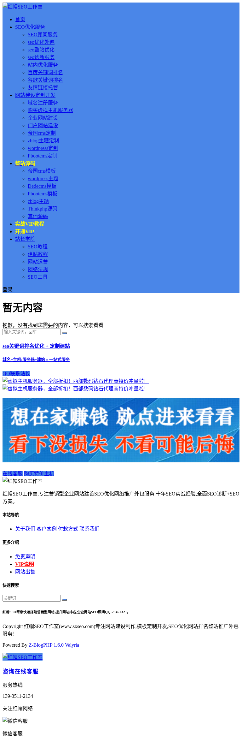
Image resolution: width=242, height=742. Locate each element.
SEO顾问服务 (43, 34)
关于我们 (25, 528)
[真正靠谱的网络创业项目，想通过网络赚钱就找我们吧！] (121, 460)
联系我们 (89, 528)
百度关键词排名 (45, 72)
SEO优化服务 (30, 27)
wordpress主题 (43, 178)
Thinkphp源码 (42, 208)
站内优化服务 (43, 65)
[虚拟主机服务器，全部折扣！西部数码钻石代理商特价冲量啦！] (76, 381)
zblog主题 (38, 201)
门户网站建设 (43, 125)
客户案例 (47, 528)
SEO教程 (38, 246)
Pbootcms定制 (42, 155)
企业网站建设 (43, 118)
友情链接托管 (43, 87)
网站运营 (38, 261)
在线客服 (13, 473)
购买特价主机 (39, 473)
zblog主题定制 (43, 140)
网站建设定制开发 (35, 95)
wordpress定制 (43, 148)
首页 (20, 19)
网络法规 (38, 269)
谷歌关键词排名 (45, 80)
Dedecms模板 (42, 186)
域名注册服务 (43, 102)
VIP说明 (24, 564)
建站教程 (38, 254)
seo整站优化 (41, 49)
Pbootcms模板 (42, 193)
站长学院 (25, 239)
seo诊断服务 (41, 57)
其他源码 (38, 216)
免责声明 (25, 556)
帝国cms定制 (42, 133)
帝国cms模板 (42, 171)
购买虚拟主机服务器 (50, 110)
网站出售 (25, 571)
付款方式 (68, 528)
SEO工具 (38, 277)
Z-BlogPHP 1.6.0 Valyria (54, 645)
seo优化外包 (41, 42)
